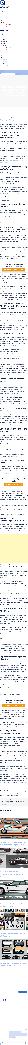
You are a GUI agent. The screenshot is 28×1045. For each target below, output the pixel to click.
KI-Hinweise (6, 1025)
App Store (5, 1010)
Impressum (5, 1021)
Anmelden (22, 992)
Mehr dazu (3, 804)
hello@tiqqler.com (8, 1006)
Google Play (16, 1010)
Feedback (5, 20)
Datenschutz (6, 1023)
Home (4, 14)
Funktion (5, 18)
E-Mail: (14, 985)
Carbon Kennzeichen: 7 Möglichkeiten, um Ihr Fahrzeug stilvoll (13, 874)
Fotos (4, 16)
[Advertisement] (14, 548)
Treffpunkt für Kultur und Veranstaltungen (17, 122)
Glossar (5, 1019)
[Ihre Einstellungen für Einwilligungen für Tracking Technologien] (2, 1042)
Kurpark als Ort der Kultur (6, 175)
